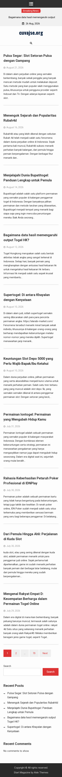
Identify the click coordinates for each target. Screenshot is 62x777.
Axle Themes (41, 772)
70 (34, 653)
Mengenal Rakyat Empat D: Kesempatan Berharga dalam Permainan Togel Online (25, 599)
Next (45, 653)
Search (7, 666)
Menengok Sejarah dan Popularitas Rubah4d (32, 702)
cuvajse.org (31, 32)
